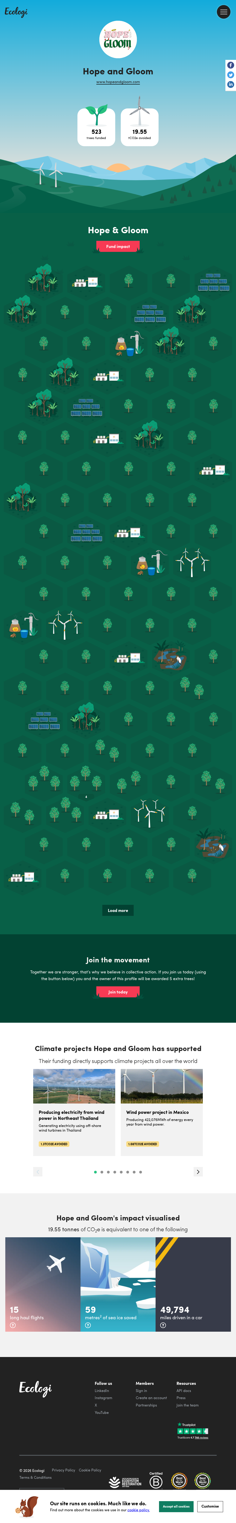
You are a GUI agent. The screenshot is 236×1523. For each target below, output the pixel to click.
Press (181, 1397)
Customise (210, 1506)
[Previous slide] (37, 1171)
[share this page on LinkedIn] (230, 85)
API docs (184, 1390)
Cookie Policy (90, 1470)
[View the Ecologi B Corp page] (156, 1483)
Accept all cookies (176, 1506)
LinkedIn (102, 1390)
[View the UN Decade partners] (125, 1483)
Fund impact (118, 246)
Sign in (141, 1390)
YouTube (102, 1412)
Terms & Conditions (35, 1477)
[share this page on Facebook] (230, 66)
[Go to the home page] (16, 13)
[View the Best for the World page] (179, 1483)
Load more (118, 910)
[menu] (223, 12)
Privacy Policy (63, 1470)
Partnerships (146, 1405)
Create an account (151, 1397)
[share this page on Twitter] (230, 75)
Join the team (188, 1405)
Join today (118, 992)
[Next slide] (198, 1171)
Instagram (103, 1397)
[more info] (13, 1325)
